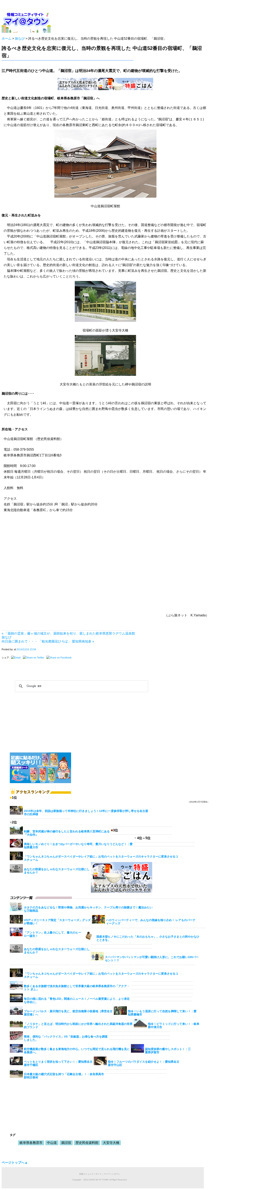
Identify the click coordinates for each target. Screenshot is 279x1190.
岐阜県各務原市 (31, 1142)
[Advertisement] (126, 21)
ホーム (6, 38)
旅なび (20, 38)
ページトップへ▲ (15, 1162)
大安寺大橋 (111, 1142)
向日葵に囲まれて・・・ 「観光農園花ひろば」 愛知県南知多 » (48, 641)
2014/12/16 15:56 (26, 649)
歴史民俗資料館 (87, 1142)
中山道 (52, 1142)
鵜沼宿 (66, 1142)
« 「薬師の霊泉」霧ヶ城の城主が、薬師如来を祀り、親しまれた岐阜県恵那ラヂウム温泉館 (68, 633)
